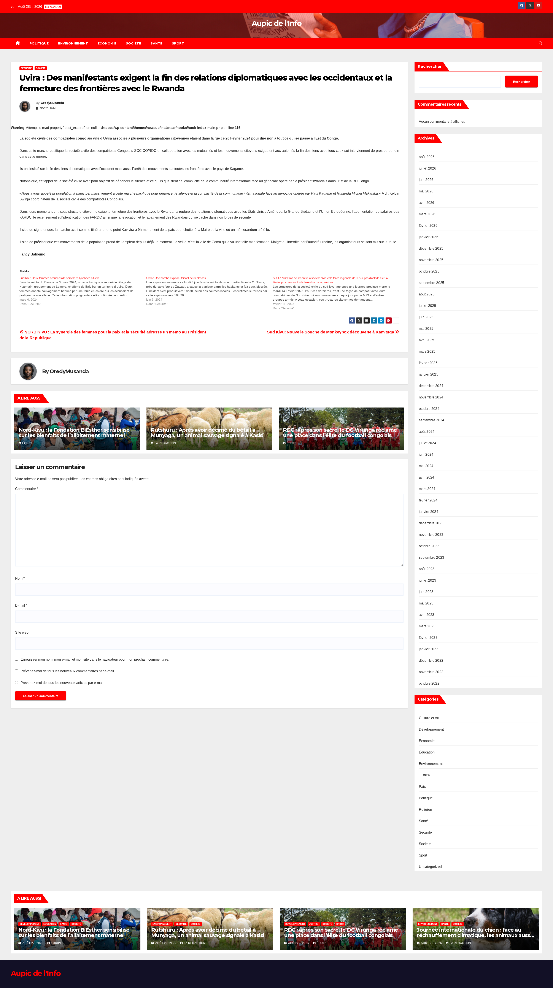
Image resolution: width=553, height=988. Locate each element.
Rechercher (430, 66)
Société (133, 43)
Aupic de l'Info (277, 23)
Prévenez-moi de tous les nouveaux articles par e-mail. (62, 683)
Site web (22, 632)
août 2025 (427, 294)
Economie (107, 43)
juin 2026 (426, 180)
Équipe (27, 443)
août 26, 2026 (166, 943)
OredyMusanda (52, 103)
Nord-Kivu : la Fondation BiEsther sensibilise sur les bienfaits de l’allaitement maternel (74, 432)
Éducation (427, 752)
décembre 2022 (431, 660)
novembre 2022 (431, 672)
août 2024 (427, 431)
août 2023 (427, 569)
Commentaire (26, 489)
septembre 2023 (431, 557)
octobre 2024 (429, 409)
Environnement (73, 43)
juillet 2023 (427, 580)
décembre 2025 (431, 248)
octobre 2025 (429, 271)
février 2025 (428, 363)
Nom (20, 578)
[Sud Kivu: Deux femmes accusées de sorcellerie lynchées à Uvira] (82, 291)
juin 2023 (426, 592)
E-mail (21, 605)
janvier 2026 (428, 237)
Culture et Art (429, 718)
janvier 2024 (428, 512)
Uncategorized (430, 867)
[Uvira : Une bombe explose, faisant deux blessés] (209, 291)
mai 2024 (426, 466)
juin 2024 (426, 454)
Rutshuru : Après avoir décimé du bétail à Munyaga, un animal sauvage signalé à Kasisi (207, 432)
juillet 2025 (427, 306)
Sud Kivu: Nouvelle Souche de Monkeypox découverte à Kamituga (331, 332)
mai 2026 (426, 191)
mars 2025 (427, 351)
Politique (39, 43)
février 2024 (428, 500)
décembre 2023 (431, 523)
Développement (431, 729)
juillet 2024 (427, 443)
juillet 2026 (427, 168)
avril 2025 (426, 340)
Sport (178, 43)
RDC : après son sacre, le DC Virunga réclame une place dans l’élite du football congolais (340, 432)
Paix (422, 786)
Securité (26, 68)
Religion (425, 809)
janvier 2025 (428, 374)
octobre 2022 (429, 683)
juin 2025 (426, 317)
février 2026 (428, 225)
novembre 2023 (431, 534)
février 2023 (428, 637)
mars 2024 (427, 489)
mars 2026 (427, 214)
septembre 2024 (431, 420)
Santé (156, 43)
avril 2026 (426, 203)
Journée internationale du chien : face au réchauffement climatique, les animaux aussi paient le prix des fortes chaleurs (474, 935)
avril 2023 (426, 615)
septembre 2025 (431, 283)
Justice (424, 775)
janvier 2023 (428, 649)
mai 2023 (426, 603)
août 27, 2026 (33, 943)
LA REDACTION (165, 443)
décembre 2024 (431, 386)
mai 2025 (426, 328)
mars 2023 (427, 626)
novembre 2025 (431, 260)
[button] (540, 43)
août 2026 (427, 157)
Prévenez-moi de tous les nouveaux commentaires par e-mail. (68, 671)
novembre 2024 (431, 397)
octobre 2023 (429, 546)
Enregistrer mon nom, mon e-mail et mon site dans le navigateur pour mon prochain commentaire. (95, 659)
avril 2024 (426, 477)
